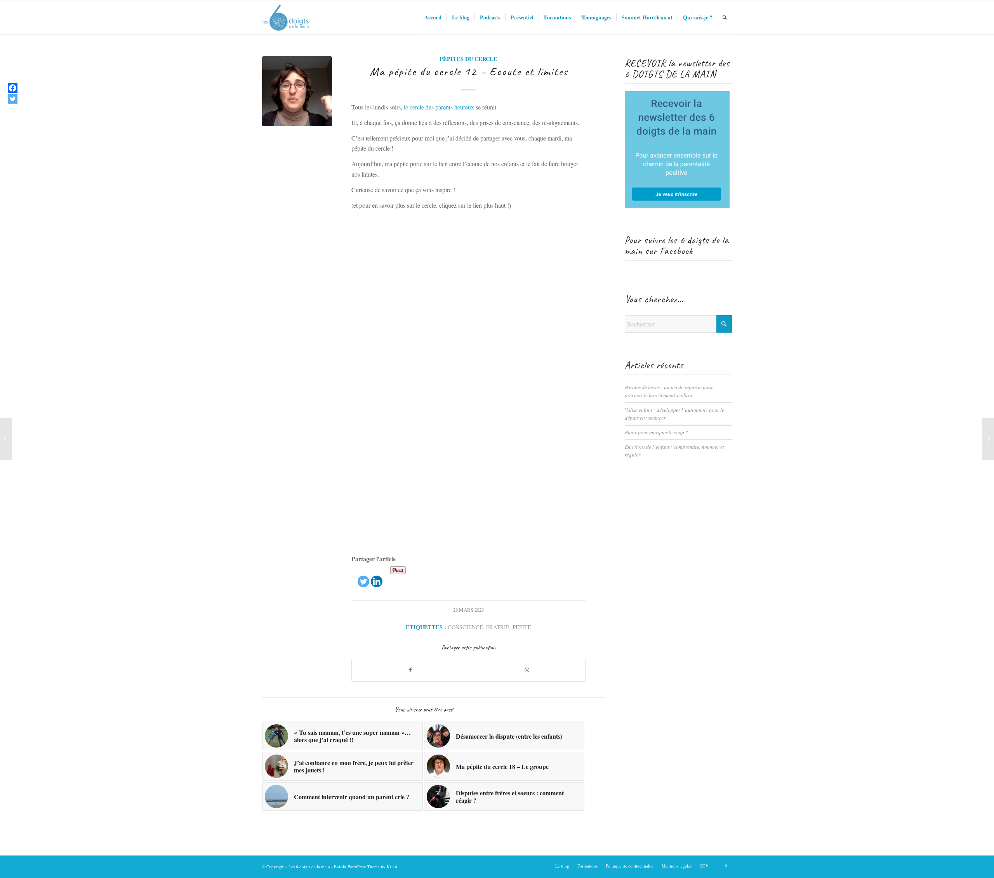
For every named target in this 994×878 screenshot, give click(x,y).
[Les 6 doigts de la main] (285, 17)
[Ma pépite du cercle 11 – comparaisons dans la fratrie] (6, 439)
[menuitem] (433, 17)
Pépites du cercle (468, 59)
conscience (465, 627)
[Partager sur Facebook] (410, 670)
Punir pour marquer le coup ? (656, 432)
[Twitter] (363, 576)
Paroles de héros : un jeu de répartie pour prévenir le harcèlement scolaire (669, 391)
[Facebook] (12, 88)
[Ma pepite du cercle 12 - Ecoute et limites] (297, 91)
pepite (522, 627)
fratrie (497, 627)
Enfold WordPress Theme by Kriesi (365, 866)
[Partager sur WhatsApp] (527, 670)
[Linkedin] (376, 576)
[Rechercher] (725, 17)
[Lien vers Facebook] (726, 865)
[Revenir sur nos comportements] (988, 439)
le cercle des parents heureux (439, 107)
